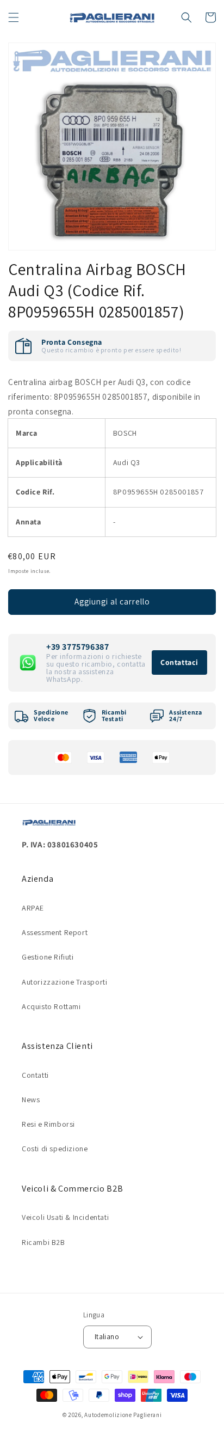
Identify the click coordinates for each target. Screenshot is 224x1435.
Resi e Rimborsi (48, 1124)
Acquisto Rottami (51, 1006)
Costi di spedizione (55, 1148)
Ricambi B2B (43, 1242)
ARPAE (33, 908)
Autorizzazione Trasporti (64, 982)
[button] (14, 17)
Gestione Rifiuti (48, 957)
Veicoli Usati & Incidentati (65, 1217)
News (31, 1099)
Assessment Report (55, 932)
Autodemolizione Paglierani (122, 1415)
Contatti (35, 1075)
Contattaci (179, 662)
